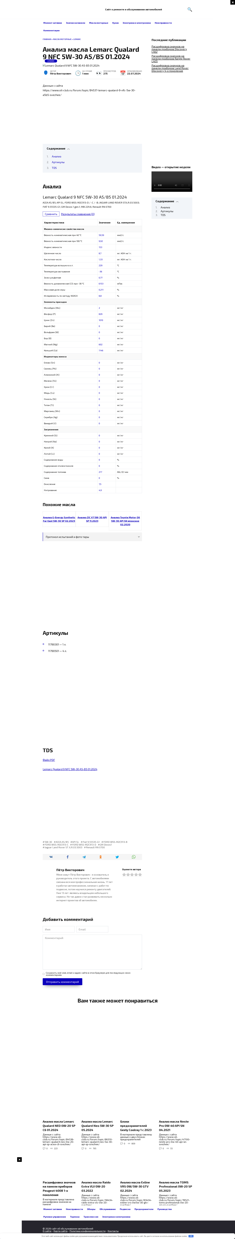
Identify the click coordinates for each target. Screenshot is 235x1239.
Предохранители (143, 1209)
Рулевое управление (54, 1216)
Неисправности (163, 22)
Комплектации (51, 30)
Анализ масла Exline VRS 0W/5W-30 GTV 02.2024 (135, 1186)
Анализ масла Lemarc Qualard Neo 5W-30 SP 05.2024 (97, 1126)
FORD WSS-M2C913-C (56, 844)
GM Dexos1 (106, 844)
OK (191, 1236)
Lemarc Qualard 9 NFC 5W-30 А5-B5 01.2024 (70, 769)
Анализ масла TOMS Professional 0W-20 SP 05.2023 (175, 1186)
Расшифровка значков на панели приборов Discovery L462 (169, 49)
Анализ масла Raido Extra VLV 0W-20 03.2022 (96, 1186)
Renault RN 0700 (95, 847)
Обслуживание (108, 1209)
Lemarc (77, 39)
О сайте (47, 1230)
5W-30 (48, 841)
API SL (75, 841)
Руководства (164, 1209)
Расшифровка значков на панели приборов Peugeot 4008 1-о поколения (59, 1188)
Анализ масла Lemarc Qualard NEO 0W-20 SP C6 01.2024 (59, 1126)
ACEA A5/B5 (62, 841)
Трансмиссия (91, 1216)
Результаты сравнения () (78, 214)
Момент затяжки (52, 22)
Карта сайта (60, 1230)
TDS (54, 167)
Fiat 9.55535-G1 (91, 841)
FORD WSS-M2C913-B (115, 841)
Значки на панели (75, 22)
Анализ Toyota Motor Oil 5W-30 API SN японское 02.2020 (125, 521)
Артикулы (58, 162)
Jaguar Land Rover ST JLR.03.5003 (63, 847)
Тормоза (74, 1216)
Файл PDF (49, 759)
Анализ (56, 156)
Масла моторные (98, 22)
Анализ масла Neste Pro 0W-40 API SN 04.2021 (174, 1126)
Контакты (113, 1230)
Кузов (115, 22)
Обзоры (91, 1209)
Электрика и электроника (137, 22)
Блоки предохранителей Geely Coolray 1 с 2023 (135, 1126)
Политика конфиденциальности (87, 1230)
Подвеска (125, 1209)
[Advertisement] (224, 40)
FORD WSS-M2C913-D (84, 844)
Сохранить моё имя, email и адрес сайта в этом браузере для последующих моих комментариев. (88, 974)
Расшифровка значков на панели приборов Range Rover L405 (170, 58)
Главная (47, 39)
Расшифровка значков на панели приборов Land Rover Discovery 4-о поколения (170, 68)
